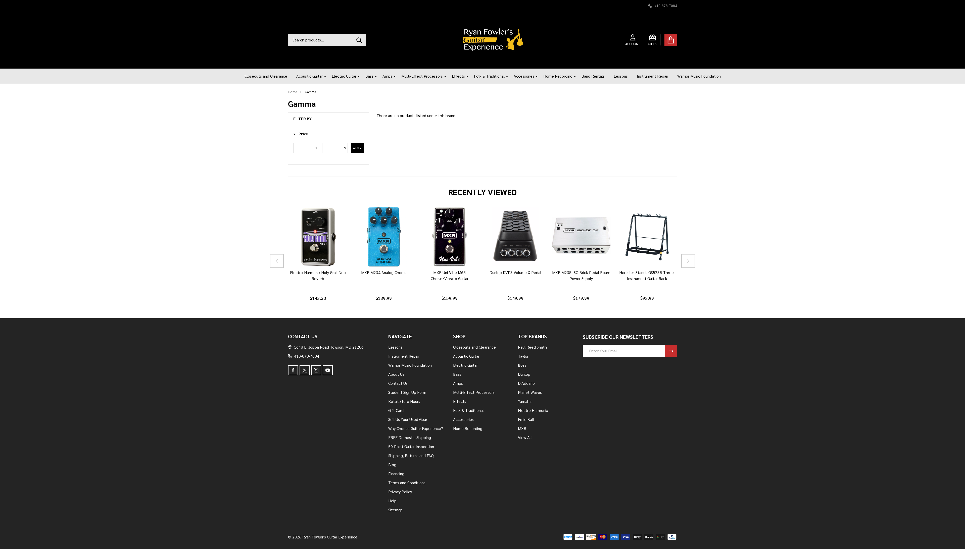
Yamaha (525, 401)
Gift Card (396, 410)
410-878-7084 (306, 356)
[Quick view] (335, 271)
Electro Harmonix (533, 410)
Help (392, 500)
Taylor (523, 356)
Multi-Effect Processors (422, 76)
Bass (369, 76)
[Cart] (670, 40)
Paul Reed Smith (532, 347)
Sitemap (395, 509)
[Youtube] (327, 370)
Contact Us (398, 383)
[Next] (688, 261)
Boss (522, 365)
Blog (392, 464)
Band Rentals (593, 76)
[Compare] (323, 271)
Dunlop (524, 374)
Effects (458, 76)
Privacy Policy (400, 491)
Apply (357, 148)
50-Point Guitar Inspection (411, 446)
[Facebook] (293, 370)
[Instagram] (316, 370)
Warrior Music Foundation (699, 76)
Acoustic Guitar (309, 76)
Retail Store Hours (404, 401)
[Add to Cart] (311, 271)
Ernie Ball (526, 419)
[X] (304, 370)
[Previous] (277, 261)
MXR (522, 428)
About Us (396, 374)
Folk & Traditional (489, 76)
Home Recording (557, 76)
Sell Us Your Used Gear (407, 419)
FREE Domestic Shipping (409, 437)
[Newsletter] (671, 351)
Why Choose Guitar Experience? (415, 428)
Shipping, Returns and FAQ (411, 455)
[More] (323, 76)
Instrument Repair (652, 76)
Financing (396, 473)
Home (292, 91)
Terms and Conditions (406, 482)
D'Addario (526, 383)
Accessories (524, 76)
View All (525, 437)
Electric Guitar (344, 76)
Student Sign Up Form (407, 392)
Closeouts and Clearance (266, 76)
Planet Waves (530, 392)
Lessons (621, 76)
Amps (387, 76)
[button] (300, 134)
